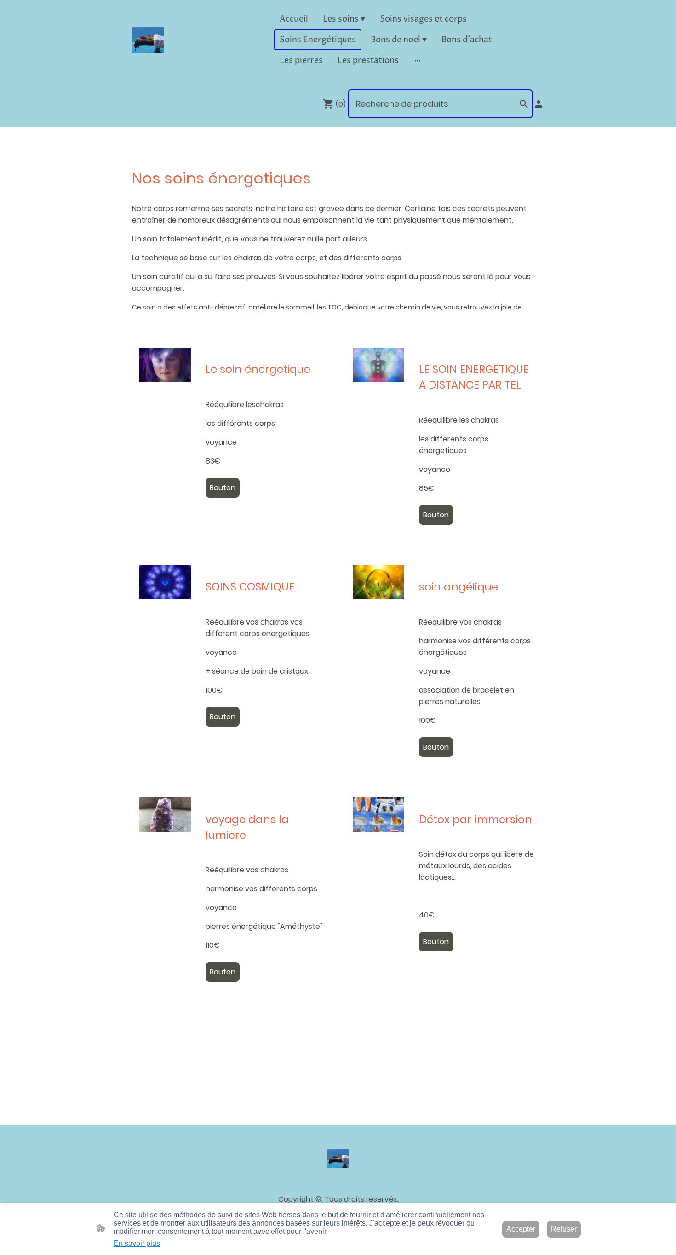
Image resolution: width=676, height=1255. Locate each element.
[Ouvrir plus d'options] (417, 60)
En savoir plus (137, 1243)
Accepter (520, 1229)
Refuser (564, 1229)
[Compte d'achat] (538, 103)
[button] (523, 103)
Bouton (222, 487)
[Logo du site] (148, 40)
